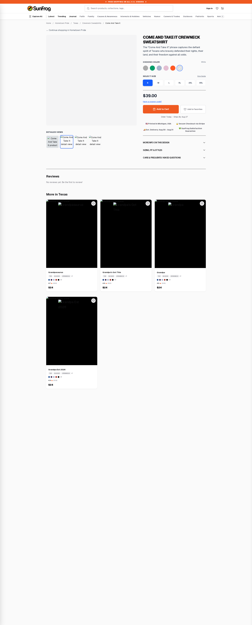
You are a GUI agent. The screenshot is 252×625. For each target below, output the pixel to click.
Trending (62, 16)
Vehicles (147, 16)
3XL (201, 83)
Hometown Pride (62, 23)
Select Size (149, 76)
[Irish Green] (152, 68)
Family (91, 16)
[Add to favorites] (93, 203)
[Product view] (52, 142)
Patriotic (200, 16)
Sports (210, 16)
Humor (157, 16)
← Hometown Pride (66, 30)
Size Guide (201, 76)
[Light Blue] (159, 68)
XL (179, 83)
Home (48, 23)
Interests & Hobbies (130, 16)
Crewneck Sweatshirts (91, 23)
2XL (190, 83)
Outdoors (187, 16)
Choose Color (151, 62)
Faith (82, 16)
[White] (179, 68)
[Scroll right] (222, 16)
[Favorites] (217, 8)
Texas (75, 23)
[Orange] (172, 68)
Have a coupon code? (152, 101)
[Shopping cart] (222, 8)
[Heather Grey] (145, 68)
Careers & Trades (172, 16)
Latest (51, 16)
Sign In (209, 8)
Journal (73, 16)
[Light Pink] (166, 68)
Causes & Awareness (107, 16)
